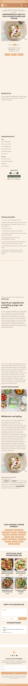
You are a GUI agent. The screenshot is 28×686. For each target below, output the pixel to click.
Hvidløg (7, 536)
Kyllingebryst (6, 532)
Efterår (15, 541)
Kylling (5, 539)
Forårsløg (13, 534)
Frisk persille (12, 539)
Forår (20, 541)
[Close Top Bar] (27, 1)
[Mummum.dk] (14, 652)
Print (21, 54)
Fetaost (14, 532)
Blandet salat (9, 530)
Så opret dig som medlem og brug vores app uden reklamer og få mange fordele (14, 2)
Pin (14, 54)
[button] (2, 684)
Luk (26, 655)
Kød (12, 536)
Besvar (25, 626)
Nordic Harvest (5, 299)
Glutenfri (8, 541)
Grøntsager (22, 534)
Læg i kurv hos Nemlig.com (14, 176)
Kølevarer (6, 534)
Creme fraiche (21, 532)
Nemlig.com (18, 179)
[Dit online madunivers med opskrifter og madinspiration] (2, 5)
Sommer (11, 543)
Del (8, 54)
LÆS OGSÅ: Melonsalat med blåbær (10, 386)
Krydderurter (19, 536)
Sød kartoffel (21, 539)
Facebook (14, 481)
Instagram (6, 481)
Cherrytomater (18, 530)
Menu (6, 5)
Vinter (17, 543)
